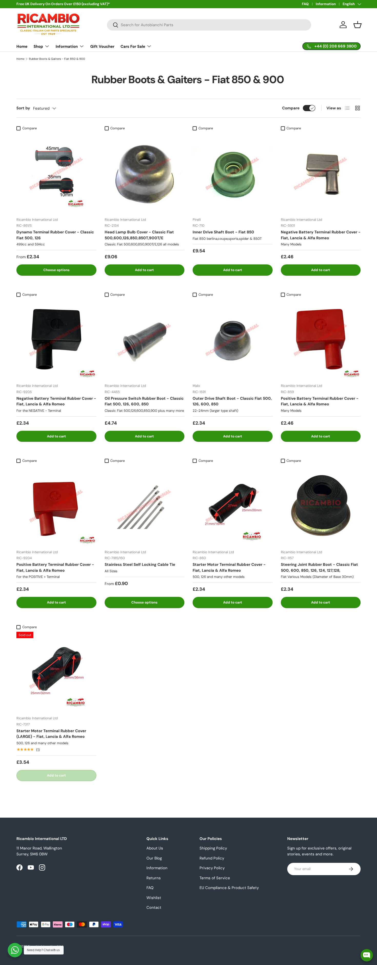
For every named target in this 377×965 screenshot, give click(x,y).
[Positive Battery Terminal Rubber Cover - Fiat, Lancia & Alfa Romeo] (321, 339)
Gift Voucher (102, 46)
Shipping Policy (213, 848)
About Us (154, 848)
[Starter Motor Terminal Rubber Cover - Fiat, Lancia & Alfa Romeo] (233, 505)
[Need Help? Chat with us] (15, 950)
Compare (291, 108)
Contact (153, 907)
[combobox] (209, 25)
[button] (357, 24)
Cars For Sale (133, 46)
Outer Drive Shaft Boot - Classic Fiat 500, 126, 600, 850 (232, 401)
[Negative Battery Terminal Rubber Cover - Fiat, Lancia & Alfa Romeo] (321, 173)
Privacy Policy (212, 868)
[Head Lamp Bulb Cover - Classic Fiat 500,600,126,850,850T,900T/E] (145, 173)
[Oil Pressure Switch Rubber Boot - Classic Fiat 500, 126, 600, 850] (145, 339)
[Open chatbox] (367, 955)
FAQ (305, 4)
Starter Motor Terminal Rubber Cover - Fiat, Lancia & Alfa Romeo (229, 567)
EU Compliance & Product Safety (229, 887)
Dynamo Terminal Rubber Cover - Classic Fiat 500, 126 (55, 235)
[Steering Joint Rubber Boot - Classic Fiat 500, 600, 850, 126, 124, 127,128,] (321, 505)
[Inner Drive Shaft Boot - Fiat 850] (233, 173)
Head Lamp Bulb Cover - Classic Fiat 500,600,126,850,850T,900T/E (139, 235)
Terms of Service (215, 878)
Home (21, 46)
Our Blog (154, 858)
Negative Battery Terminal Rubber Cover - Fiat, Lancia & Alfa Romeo (321, 235)
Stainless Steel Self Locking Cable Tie (140, 564)
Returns (153, 878)
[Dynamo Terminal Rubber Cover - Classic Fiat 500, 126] (56, 173)
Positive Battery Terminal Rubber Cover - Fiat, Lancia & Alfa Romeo (320, 401)
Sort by (23, 108)
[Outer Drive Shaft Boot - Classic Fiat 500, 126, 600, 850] (233, 339)
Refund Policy (212, 858)
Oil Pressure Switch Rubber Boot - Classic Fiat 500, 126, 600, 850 (144, 401)
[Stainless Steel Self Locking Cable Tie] (145, 505)
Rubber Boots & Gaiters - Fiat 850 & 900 (57, 59)
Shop (38, 46)
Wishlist (153, 897)
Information (326, 4)
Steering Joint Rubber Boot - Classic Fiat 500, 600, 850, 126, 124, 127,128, (319, 567)
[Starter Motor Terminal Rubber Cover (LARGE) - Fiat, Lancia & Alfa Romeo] (56, 672)
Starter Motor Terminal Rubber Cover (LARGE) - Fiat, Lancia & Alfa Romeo (51, 733)
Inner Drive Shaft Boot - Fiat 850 (223, 232)
